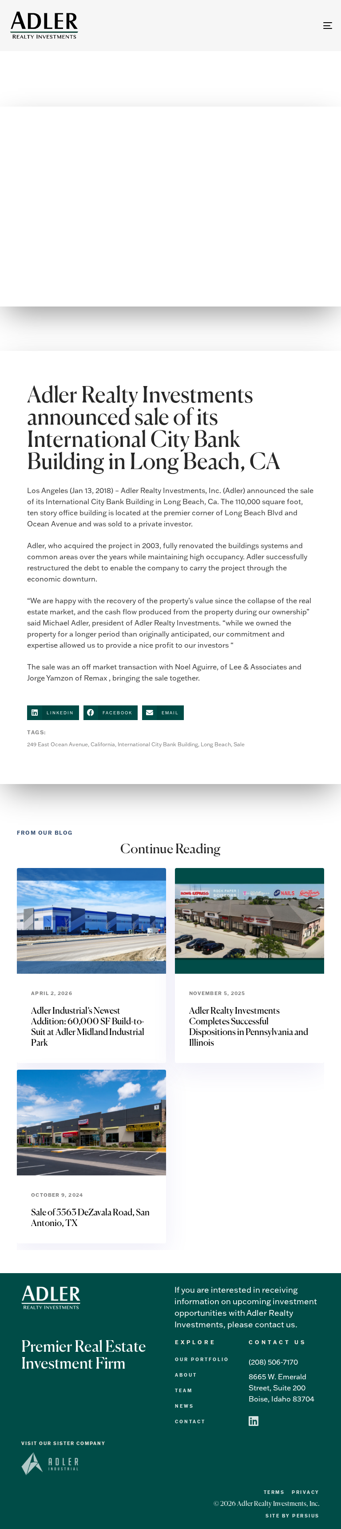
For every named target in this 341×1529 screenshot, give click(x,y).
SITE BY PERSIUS (293, 1516)
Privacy (306, 1492)
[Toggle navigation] (278, 25)
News (184, 1406)
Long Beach (216, 744)
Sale (239, 744)
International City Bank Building (158, 744)
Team (184, 1391)
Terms (274, 1492)
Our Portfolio (202, 1359)
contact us (275, 1324)
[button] (53, 713)
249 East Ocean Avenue (57, 744)
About (186, 1375)
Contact (190, 1422)
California (103, 744)
